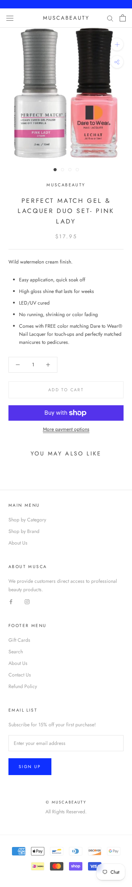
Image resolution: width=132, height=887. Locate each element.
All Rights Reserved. (66, 811)
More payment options (66, 429)
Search (15, 651)
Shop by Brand (23, 531)
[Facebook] (10, 602)
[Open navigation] (9, 18)
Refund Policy (22, 686)
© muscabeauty (66, 802)
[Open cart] (123, 17)
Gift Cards (19, 639)
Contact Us (19, 674)
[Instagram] (27, 602)
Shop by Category (27, 519)
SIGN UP (30, 766)
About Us (17, 542)
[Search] (110, 18)
